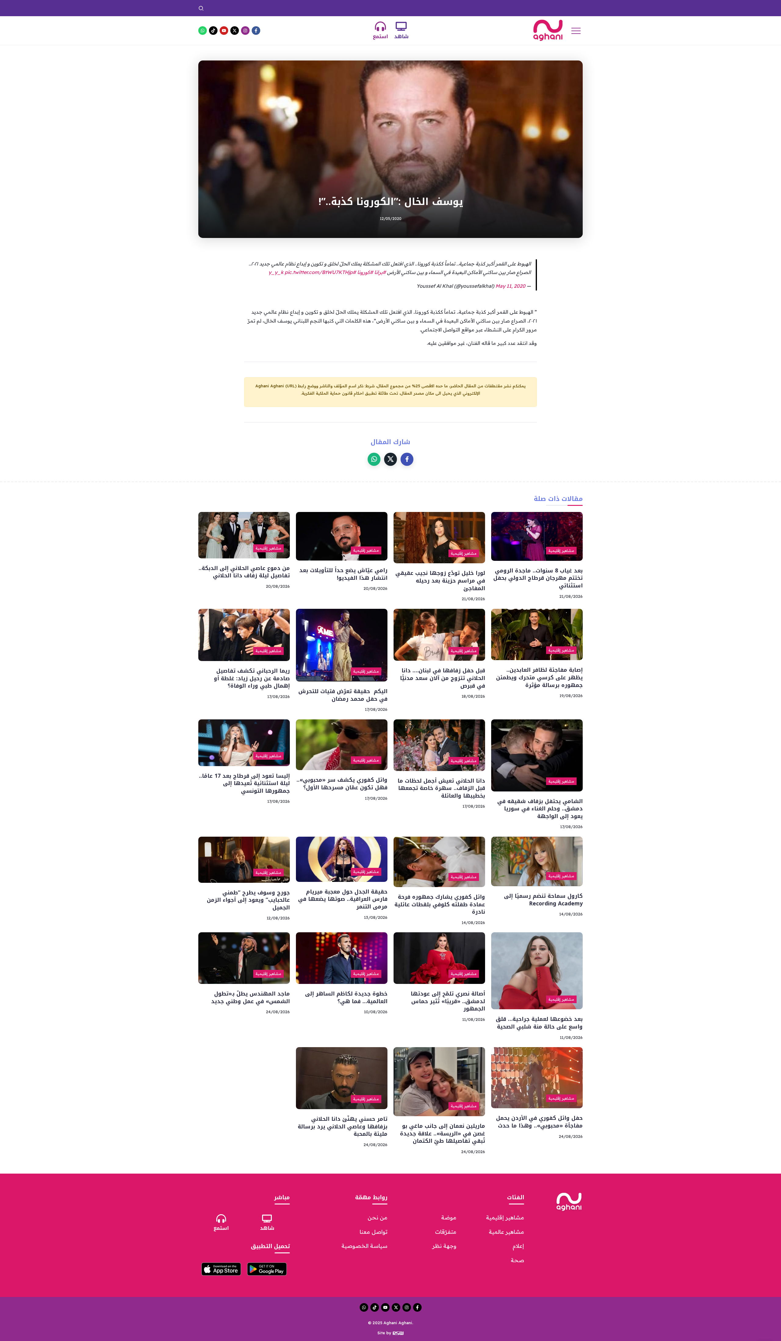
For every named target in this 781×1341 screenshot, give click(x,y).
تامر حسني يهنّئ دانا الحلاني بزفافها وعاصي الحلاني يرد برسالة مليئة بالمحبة (342, 1126)
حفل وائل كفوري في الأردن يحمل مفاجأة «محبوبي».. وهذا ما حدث (391, 7)
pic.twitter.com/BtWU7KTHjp (319, 272)
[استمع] (380, 26)
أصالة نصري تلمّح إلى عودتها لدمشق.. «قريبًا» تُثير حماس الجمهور (448, 1001)
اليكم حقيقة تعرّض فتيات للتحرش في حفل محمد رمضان (342, 695)
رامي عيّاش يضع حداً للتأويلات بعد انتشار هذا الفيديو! (343, 574)
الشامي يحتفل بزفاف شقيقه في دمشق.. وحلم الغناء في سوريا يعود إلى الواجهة (540, 808)
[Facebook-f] (256, 30)
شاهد (401, 36)
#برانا (380, 272)
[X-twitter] (234, 30)
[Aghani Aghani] (548, 30)
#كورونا (365, 272)
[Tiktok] (213, 30)
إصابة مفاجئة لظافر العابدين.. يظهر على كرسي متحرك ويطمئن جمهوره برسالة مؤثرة (539, 677)
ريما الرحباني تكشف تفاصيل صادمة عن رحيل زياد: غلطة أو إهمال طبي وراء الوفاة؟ (252, 678)
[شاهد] (401, 26)
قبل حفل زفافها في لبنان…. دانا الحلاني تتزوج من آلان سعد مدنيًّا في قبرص (442, 678)
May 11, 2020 (510, 286)
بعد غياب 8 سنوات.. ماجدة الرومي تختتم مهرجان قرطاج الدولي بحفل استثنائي (538, 578)
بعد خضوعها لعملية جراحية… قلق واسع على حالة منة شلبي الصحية (539, 1023)
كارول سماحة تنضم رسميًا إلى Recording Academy (543, 900)
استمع (380, 36)
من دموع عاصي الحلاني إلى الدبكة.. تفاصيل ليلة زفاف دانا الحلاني (244, 572)
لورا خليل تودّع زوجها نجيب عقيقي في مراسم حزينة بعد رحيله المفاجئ (440, 580)
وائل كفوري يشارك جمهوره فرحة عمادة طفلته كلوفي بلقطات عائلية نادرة (439, 904)
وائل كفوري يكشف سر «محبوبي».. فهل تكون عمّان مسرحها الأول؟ (342, 784)
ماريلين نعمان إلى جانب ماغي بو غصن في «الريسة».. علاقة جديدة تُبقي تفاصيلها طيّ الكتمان (237, 7)
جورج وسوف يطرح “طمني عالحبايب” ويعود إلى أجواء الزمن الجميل (248, 900)
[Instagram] (245, 30)
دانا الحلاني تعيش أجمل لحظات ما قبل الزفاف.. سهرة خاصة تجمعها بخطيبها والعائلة (441, 788)
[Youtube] (224, 30)
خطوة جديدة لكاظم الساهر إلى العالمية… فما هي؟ (346, 997)
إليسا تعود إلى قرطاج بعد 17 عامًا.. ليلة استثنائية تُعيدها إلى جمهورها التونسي (244, 783)
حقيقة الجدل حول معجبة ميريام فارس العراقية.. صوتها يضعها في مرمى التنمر (342, 899)
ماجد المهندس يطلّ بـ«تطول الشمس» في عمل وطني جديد (516, 7)
